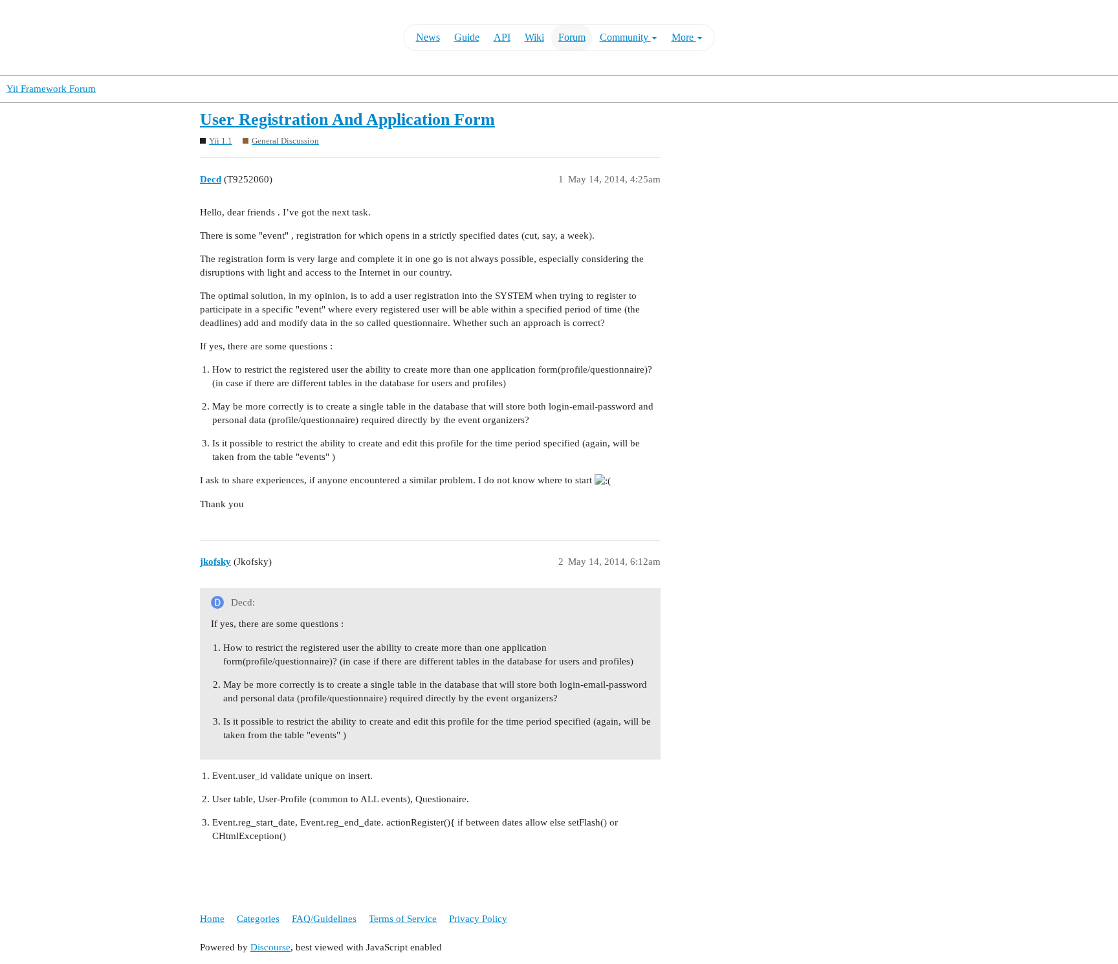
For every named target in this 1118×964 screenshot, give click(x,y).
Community (625, 37)
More (684, 37)
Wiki (534, 37)
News (428, 37)
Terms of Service (403, 919)
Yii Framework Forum (51, 88)
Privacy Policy (478, 919)
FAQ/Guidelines (324, 919)
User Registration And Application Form (347, 119)
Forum (572, 37)
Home (212, 919)
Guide (466, 37)
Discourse (270, 947)
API (502, 37)
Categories (258, 919)
